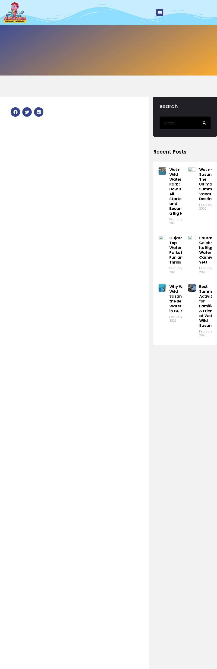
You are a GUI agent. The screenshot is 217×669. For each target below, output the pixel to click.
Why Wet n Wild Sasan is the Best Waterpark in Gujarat (179, 298)
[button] (159, 12)
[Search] (204, 123)
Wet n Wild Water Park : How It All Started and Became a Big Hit (177, 191)
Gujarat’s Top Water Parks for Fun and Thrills (178, 250)
